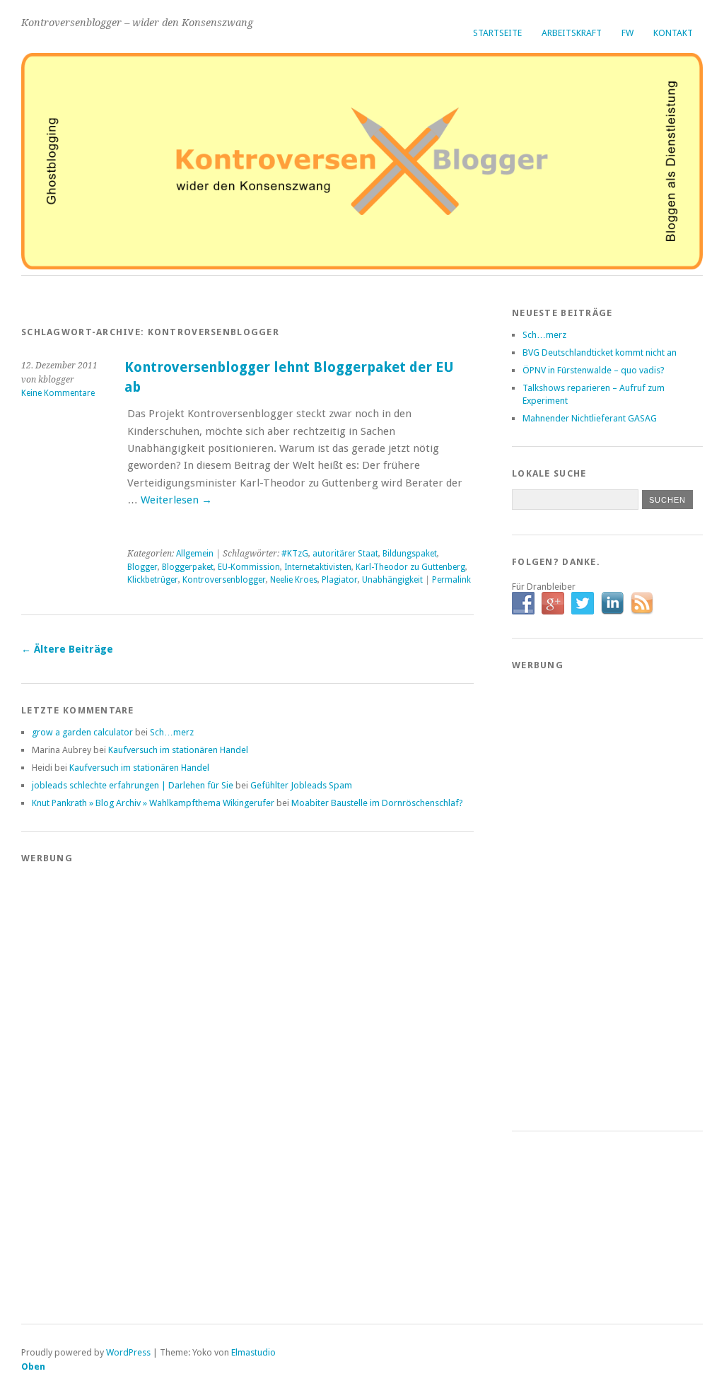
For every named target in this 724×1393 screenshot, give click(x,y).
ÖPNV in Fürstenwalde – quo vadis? (593, 370)
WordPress (128, 1352)
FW (627, 33)
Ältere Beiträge (67, 649)
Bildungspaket (410, 554)
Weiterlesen (176, 500)
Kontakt (673, 33)
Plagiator (340, 580)
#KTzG (294, 554)
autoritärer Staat (345, 554)
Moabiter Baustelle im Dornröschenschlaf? (377, 803)
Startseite (497, 33)
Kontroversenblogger (224, 580)
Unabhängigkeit (392, 580)
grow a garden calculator (82, 732)
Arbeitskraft (572, 33)
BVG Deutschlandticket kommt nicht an (599, 352)
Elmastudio (253, 1352)
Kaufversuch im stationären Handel (178, 750)
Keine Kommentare (58, 393)
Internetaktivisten (317, 567)
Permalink (451, 580)
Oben (33, 1366)
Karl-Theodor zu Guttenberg (410, 567)
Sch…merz (172, 732)
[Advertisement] (77, 1086)
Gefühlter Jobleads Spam (301, 785)
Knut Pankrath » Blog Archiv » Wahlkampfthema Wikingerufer (153, 803)
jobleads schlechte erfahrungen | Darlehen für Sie (132, 785)
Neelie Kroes (293, 580)
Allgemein (195, 554)
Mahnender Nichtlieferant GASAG (589, 418)
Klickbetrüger (152, 580)
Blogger (142, 567)
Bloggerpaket (188, 567)
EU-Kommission (249, 567)
